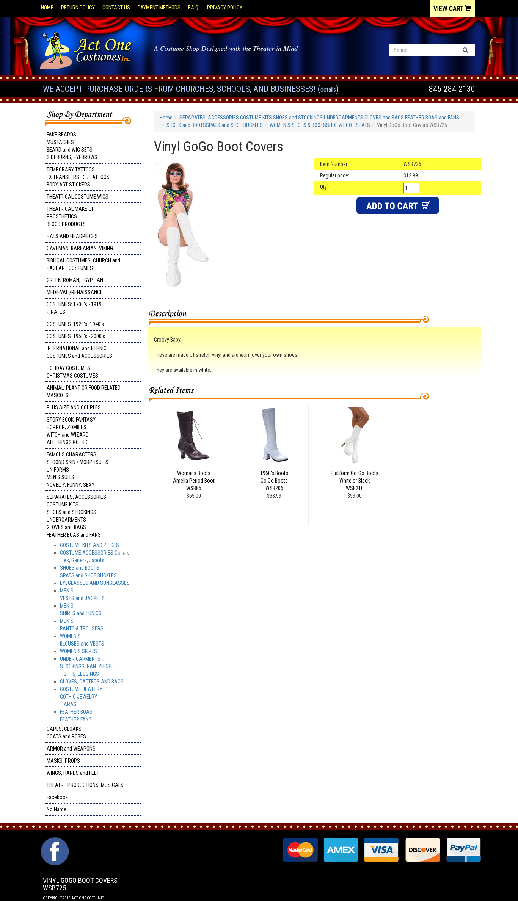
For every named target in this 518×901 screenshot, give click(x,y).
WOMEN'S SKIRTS (78, 651)
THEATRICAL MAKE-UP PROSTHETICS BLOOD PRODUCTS (71, 216)
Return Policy (78, 8)
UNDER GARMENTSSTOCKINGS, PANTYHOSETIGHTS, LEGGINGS (86, 666)
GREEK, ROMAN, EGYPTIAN (75, 280)
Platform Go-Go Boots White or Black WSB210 (354, 480)
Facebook (57, 797)
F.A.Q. (193, 8)
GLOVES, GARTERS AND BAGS (92, 681)
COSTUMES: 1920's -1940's (75, 324)
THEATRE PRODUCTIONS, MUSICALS (85, 785)
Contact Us (116, 8)
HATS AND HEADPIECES (72, 236)
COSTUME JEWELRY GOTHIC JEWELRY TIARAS (81, 696)
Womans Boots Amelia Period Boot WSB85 (194, 480)
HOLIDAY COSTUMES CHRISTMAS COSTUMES (72, 372)
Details (328, 89)
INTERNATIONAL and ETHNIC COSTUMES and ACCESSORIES (79, 352)
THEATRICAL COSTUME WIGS (77, 197)
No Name (56, 809)
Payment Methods (159, 8)
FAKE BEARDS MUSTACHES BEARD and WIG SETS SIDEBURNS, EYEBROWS (72, 146)
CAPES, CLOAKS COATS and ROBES (66, 733)
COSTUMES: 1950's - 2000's (76, 336)
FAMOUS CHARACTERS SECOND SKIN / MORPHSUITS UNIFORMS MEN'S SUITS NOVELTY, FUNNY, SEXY (77, 469)
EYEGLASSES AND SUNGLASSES (95, 583)
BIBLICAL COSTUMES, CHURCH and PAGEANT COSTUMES (83, 264)
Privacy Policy (224, 8)
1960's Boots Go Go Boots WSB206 (274, 480)
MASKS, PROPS (63, 761)
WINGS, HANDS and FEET (73, 773)
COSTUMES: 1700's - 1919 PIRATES (74, 308)
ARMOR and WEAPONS (71, 749)
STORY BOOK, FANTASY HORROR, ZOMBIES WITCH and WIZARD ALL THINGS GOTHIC (71, 431)
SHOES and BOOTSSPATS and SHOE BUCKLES (214, 125)
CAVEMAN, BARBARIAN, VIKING (80, 248)
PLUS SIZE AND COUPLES (74, 407)
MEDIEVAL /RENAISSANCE (75, 292)
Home (47, 8)
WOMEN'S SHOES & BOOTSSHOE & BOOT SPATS (320, 125)
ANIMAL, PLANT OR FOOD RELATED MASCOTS (84, 391)
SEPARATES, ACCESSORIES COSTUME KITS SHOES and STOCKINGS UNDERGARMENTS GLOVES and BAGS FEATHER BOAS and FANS (76, 516)
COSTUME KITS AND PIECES (89, 545)
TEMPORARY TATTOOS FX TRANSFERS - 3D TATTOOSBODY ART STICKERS (78, 177)
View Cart (449, 9)
